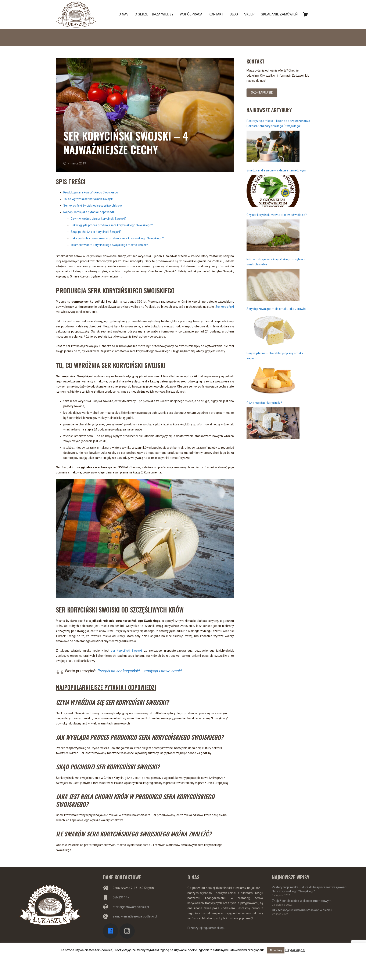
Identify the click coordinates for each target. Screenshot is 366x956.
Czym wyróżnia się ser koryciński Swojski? (98, 218)
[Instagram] (127, 931)
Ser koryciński (224, 306)
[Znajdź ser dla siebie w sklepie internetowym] (273, 191)
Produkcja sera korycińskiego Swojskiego (90, 192)
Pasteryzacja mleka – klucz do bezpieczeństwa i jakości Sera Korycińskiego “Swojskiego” (278, 123)
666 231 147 (121, 897)
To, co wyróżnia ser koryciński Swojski (88, 199)
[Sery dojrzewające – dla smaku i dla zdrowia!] (273, 329)
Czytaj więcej (295, 950)
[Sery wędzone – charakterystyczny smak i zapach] (273, 379)
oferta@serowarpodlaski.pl (131, 907)
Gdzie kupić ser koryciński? (264, 402)
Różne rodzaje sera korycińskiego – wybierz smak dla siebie (276, 262)
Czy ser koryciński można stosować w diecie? (277, 215)
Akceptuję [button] (275, 950)
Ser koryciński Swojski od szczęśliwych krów (92, 205)
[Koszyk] (305, 14)
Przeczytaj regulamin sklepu (206, 928)
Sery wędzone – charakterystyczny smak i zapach (275, 356)
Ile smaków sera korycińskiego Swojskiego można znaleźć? (110, 245)
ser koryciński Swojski (126, 650)
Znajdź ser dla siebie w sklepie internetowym (276, 170)
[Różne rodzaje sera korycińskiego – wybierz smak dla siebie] (273, 285)
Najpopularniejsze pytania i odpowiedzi (89, 212)
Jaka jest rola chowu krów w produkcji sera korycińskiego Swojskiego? (117, 238)
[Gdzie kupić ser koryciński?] (273, 423)
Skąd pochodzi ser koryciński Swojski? (96, 231)
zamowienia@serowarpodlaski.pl (135, 916)
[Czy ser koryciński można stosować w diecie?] (273, 235)
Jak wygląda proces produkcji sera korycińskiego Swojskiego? (112, 225)
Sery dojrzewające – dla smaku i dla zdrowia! (276, 308)
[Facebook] (110, 931)
